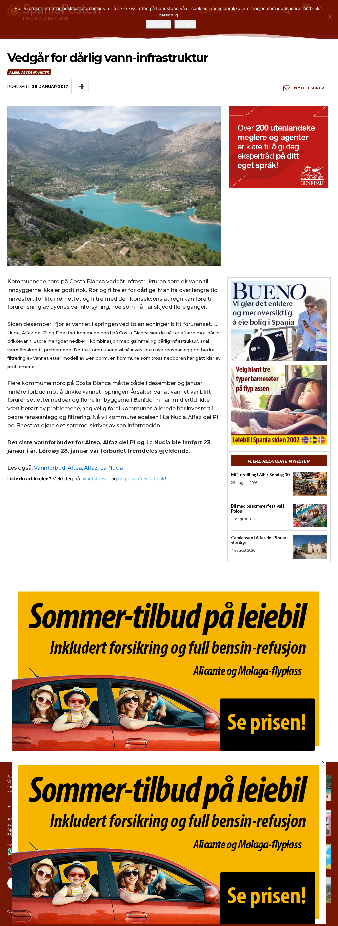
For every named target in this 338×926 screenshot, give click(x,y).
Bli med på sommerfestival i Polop (257, 508)
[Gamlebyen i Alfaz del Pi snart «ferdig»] (310, 547)
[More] (82, 86)
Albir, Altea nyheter (29, 72)
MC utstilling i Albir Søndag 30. (260, 474)
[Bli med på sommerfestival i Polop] (310, 515)
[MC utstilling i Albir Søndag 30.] (310, 484)
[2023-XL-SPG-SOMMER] (169, 668)
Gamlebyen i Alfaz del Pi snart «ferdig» (259, 540)
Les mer (185, 24)
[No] (329, 17)
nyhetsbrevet (95, 478)
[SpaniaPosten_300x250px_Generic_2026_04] (279, 147)
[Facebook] (9, 807)
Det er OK (158, 24)
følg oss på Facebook (141, 478)
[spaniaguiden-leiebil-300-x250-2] (279, 405)
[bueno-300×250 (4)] (279, 321)
